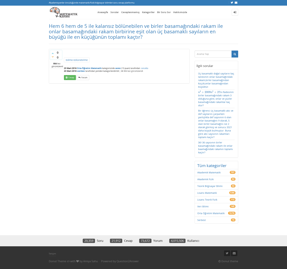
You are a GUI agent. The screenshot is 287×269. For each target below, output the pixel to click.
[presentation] (210, 92)
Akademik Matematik (209, 172)
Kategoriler (148, 12)
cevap (71, 77)
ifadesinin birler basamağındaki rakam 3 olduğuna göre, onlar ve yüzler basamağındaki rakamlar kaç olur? (216, 98)
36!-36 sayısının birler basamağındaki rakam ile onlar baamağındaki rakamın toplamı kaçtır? (215, 147)
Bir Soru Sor (164, 12)
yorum (84, 77)
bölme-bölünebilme (77, 59)
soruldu (144, 68)
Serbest (201, 220)
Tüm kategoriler (212, 165)
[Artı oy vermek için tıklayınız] (52, 53)
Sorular (114, 12)
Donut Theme (57, 261)
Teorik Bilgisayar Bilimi (210, 186)
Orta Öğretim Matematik (89, 68)
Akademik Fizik (205, 179)
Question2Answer (128, 261)
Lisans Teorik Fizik (207, 199)
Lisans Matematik (207, 192)
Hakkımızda (180, 12)
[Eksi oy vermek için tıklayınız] (52, 56)
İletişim (52, 253)
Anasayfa (102, 12)
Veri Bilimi (203, 206)
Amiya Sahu (90, 261)
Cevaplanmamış (130, 12)
